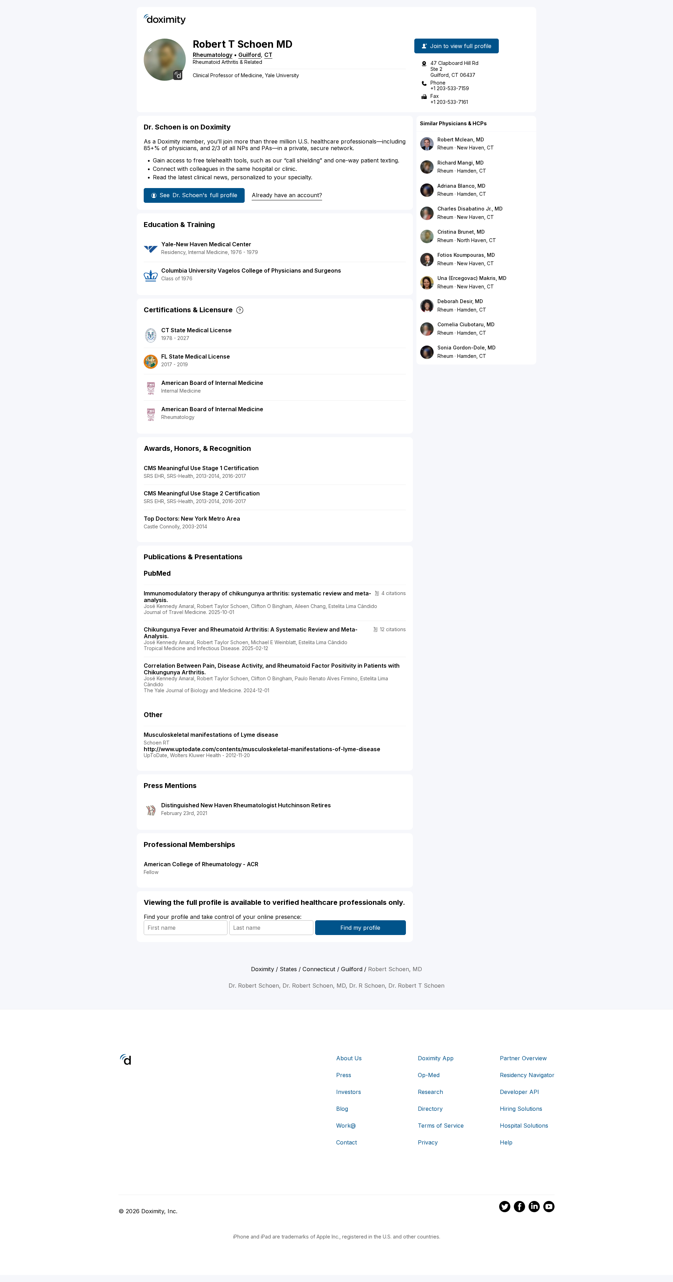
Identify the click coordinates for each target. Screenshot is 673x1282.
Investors (348, 1091)
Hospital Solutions (524, 1125)
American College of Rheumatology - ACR (201, 864)
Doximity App (436, 1058)
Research (430, 1091)
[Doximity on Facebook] (519, 1207)
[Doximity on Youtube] (549, 1207)
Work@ (346, 1125)
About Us (349, 1058)
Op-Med (429, 1075)
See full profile (198, 195)
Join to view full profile (460, 45)
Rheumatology (212, 54)
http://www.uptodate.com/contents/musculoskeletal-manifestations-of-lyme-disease (262, 749)
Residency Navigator (527, 1075)
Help (506, 1142)
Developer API (519, 1091)
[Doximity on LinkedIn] (534, 1207)
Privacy (428, 1142)
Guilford (249, 54)
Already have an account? (287, 195)
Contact (346, 1142)
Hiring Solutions (521, 1108)
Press (343, 1075)
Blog (342, 1108)
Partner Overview (523, 1058)
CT (268, 54)
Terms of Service (441, 1125)
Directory (430, 1108)
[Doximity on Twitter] (504, 1207)
